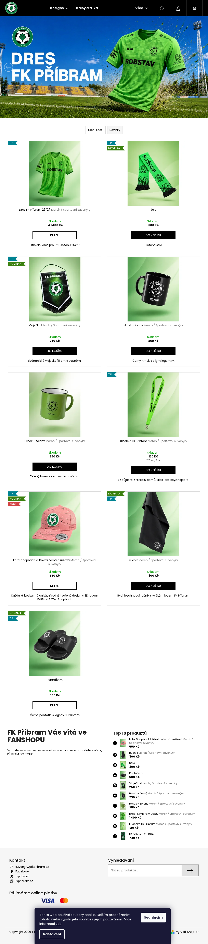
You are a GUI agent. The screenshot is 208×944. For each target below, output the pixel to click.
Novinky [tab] (114, 130)
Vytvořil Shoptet (187, 932)
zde (59, 923)
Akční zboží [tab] (95, 130)
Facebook (22, 871)
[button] (15, 67)
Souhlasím (153, 917)
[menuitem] (59, 8)
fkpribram (22, 876)
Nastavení (52, 934)
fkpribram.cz (24, 881)
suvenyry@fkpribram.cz (32, 867)
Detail (54, 235)
